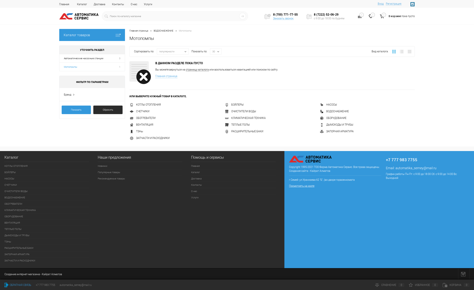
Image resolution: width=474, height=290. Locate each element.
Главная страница (166, 76)
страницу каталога (197, 69)
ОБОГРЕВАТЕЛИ (146, 118)
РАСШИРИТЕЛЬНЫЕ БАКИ (247, 131)
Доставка (99, 4)
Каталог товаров (77, 35)
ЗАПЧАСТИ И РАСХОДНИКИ (153, 138)
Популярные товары (109, 172)
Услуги (148, 4)
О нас (134, 4)
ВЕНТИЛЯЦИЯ (144, 124)
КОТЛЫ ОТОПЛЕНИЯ (148, 104)
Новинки (102, 166)
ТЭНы (139, 131)
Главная (64, 4)
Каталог (82, 4)
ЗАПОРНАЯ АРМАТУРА (340, 131)
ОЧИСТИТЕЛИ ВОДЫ (243, 111)
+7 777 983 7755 (45, 285)
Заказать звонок (283, 18)
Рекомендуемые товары (111, 178)
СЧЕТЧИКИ (142, 111)
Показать (76, 109)
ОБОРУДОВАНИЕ (336, 118)
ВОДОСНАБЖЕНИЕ (337, 111)
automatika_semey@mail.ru (415, 168)
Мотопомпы (70, 66)
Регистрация (393, 3)
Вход (381, 3)
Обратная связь (20, 285)
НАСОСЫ (331, 104)
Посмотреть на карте (301, 185)
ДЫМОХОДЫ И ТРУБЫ (339, 124)
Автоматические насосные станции (83, 58)
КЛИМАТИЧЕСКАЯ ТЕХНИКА (248, 118)
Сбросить (108, 109)
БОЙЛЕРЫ (237, 104)
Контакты (118, 4)
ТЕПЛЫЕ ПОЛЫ (240, 124)
